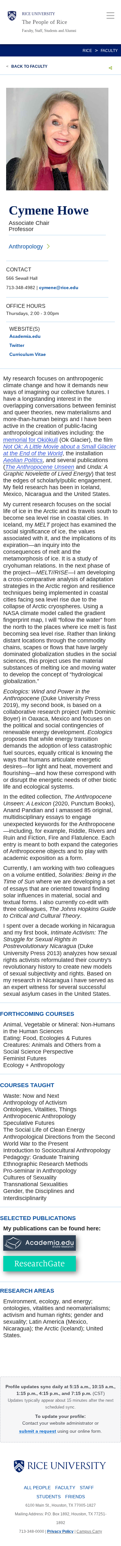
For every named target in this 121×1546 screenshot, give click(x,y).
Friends (75, 1496)
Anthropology (26, 246)
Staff (87, 1487)
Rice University (38, 14)
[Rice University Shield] (11, 22)
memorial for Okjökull (30, 440)
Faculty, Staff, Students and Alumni (49, 30)
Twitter (16, 345)
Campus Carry (89, 1531)
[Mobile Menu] (110, 15)
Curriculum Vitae (27, 354)
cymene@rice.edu (58, 287)
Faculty (109, 50)
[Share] (110, 68)
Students (48, 1496)
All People (37, 1487)
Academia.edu (25, 336)
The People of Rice (44, 22)
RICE (87, 50)
